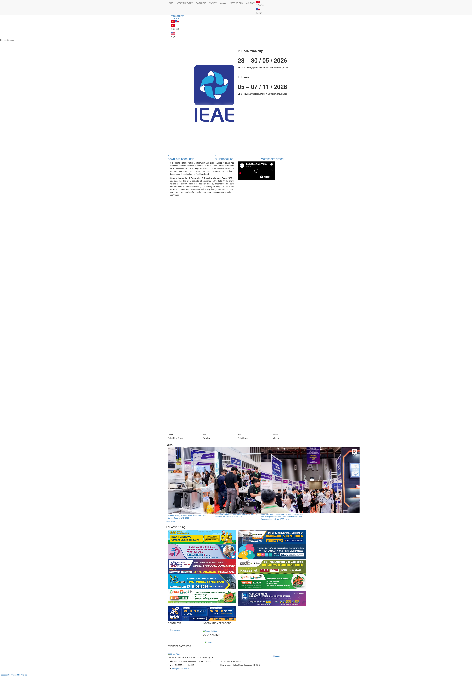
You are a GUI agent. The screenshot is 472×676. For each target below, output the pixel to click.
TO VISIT (213, 3)
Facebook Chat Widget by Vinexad (13, 675)
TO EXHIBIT (201, 3)
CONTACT (175, 18)
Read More (170, 521)
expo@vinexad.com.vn (181, 668)
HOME (170, 3)
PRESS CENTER (177, 16)
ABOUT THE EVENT (185, 3)
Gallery (223, 3)
